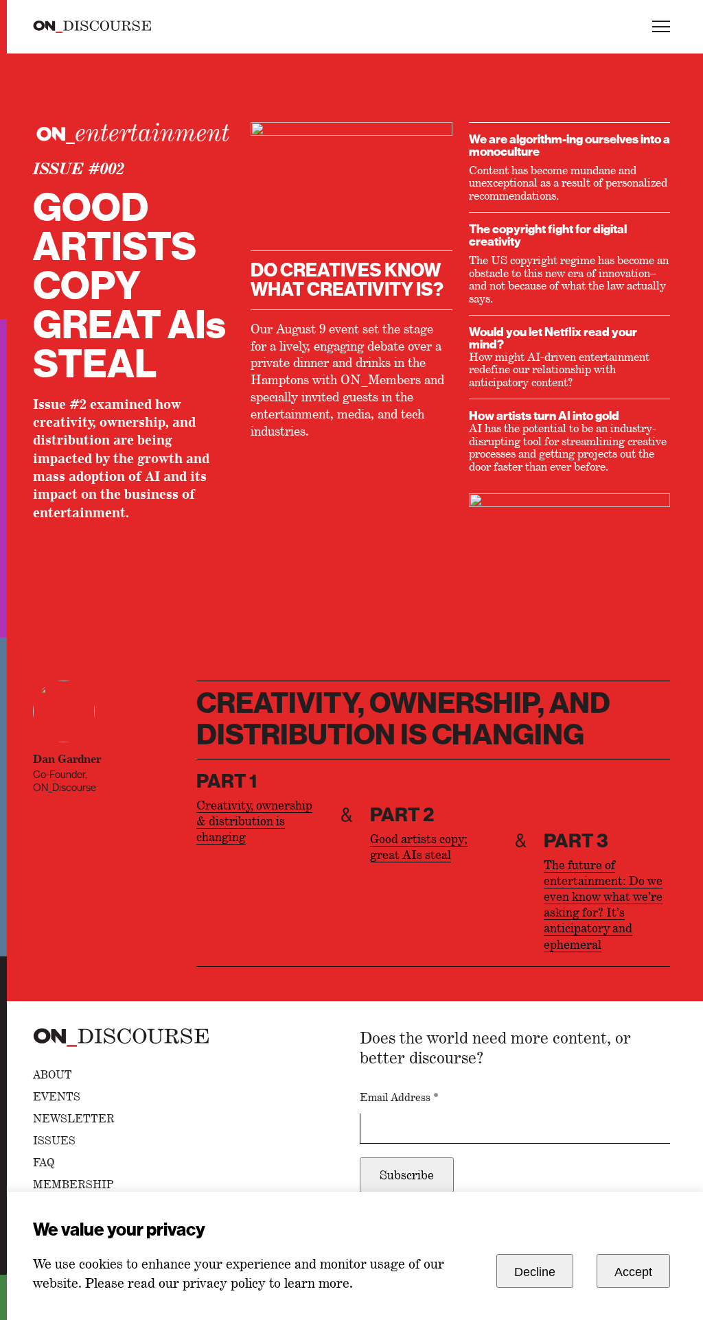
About (52, 1075)
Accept (633, 1272)
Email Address (399, 1097)
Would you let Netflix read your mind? (553, 338)
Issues (54, 1140)
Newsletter (74, 1118)
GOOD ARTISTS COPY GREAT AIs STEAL (129, 286)
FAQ (43, 1162)
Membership (73, 1184)
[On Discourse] (92, 27)
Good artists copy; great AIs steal (419, 847)
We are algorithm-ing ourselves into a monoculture (569, 145)
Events (56, 1097)
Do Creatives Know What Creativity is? (347, 279)
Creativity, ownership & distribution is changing (254, 821)
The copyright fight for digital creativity (548, 235)
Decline (534, 1272)
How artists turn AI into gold (544, 415)
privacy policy (224, 1283)
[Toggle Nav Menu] (661, 26)
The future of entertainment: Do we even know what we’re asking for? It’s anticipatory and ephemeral (603, 905)
